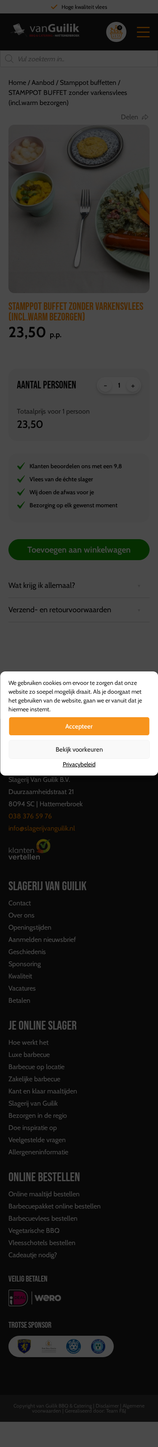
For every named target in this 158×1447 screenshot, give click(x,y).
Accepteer (79, 726)
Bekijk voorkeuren (79, 749)
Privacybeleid (79, 764)
